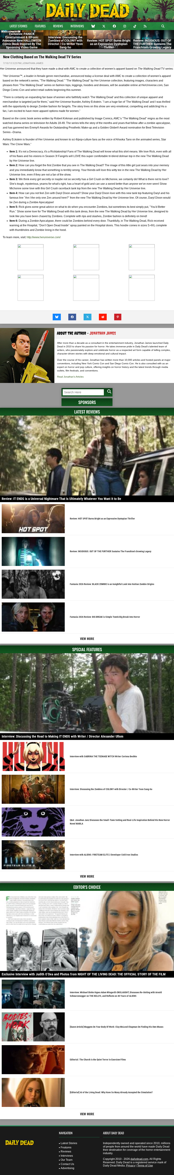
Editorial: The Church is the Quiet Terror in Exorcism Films (98, 1059)
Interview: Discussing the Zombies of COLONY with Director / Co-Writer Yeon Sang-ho (111, 789)
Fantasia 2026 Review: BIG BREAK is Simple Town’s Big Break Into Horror (105, 617)
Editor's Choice (87, 887)
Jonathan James (33, 63)
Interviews (77, 26)
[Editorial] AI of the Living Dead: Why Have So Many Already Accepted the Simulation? (111, 1092)
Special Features (87, 649)
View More (87, 638)
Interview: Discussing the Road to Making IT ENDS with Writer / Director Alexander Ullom (62, 736)
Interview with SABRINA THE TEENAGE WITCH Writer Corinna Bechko (103, 756)
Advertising (67, 1168)
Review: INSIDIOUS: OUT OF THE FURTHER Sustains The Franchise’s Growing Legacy (110, 551)
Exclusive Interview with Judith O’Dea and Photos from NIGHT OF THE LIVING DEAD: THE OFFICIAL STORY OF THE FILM (84, 974)
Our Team (66, 1159)
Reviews (58, 26)
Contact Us (67, 1164)
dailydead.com (139, 1159)
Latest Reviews (87, 412)
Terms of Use (145, 1165)
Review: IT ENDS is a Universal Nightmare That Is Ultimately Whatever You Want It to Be (61, 499)
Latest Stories (18, 26)
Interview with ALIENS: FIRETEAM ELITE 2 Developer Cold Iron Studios (104, 854)
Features (40, 26)
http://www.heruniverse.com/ (43, 237)
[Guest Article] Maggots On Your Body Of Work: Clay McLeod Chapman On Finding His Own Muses (116, 1026)
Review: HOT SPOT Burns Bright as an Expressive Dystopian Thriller (102, 518)
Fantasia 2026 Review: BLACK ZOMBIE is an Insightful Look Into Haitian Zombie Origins (112, 584)
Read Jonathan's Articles (70, 376)
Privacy (130, 1165)
